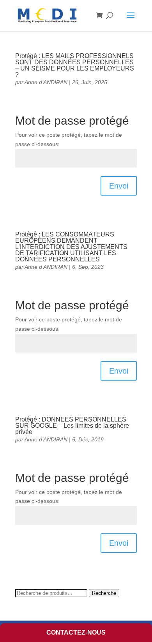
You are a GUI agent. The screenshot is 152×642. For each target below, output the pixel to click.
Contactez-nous (76, 632)
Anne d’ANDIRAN (46, 82)
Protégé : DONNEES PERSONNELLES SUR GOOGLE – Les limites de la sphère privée (72, 425)
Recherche (104, 593)
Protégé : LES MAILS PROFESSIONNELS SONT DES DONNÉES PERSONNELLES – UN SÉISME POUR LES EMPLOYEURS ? (74, 65)
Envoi (118, 186)
